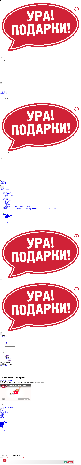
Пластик (2, 424)
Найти (2, 457)
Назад (7, 343)
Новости (2, 410)
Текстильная (2, 431)
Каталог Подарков (3, 419)
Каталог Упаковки (3, 428)
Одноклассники (6, 368)
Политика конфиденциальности (6, 440)
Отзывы (1, 416)
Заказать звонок (8, 360)
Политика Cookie (43, 462)
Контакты (2, 418)
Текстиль (2, 423)
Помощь (2, 442)
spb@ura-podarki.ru (4, 96)
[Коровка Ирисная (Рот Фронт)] (6, 380)
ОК (65, 462)
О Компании (2, 408)
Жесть (1, 426)
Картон (1, 425)
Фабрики (2, 414)
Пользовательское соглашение (6, 439)
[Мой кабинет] (0, 280)
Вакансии (2, 417)
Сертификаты (3, 438)
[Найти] (1, 83)
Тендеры (2, 413)
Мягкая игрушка (3, 422)
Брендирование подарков (5, 412)
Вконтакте (5, 367)
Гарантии (2, 415)
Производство (3, 411)
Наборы (1, 427)
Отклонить (70, 462)
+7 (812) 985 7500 (4, 91)
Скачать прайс (3, 437)
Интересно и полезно (4, 441)
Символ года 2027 (3, 421)
